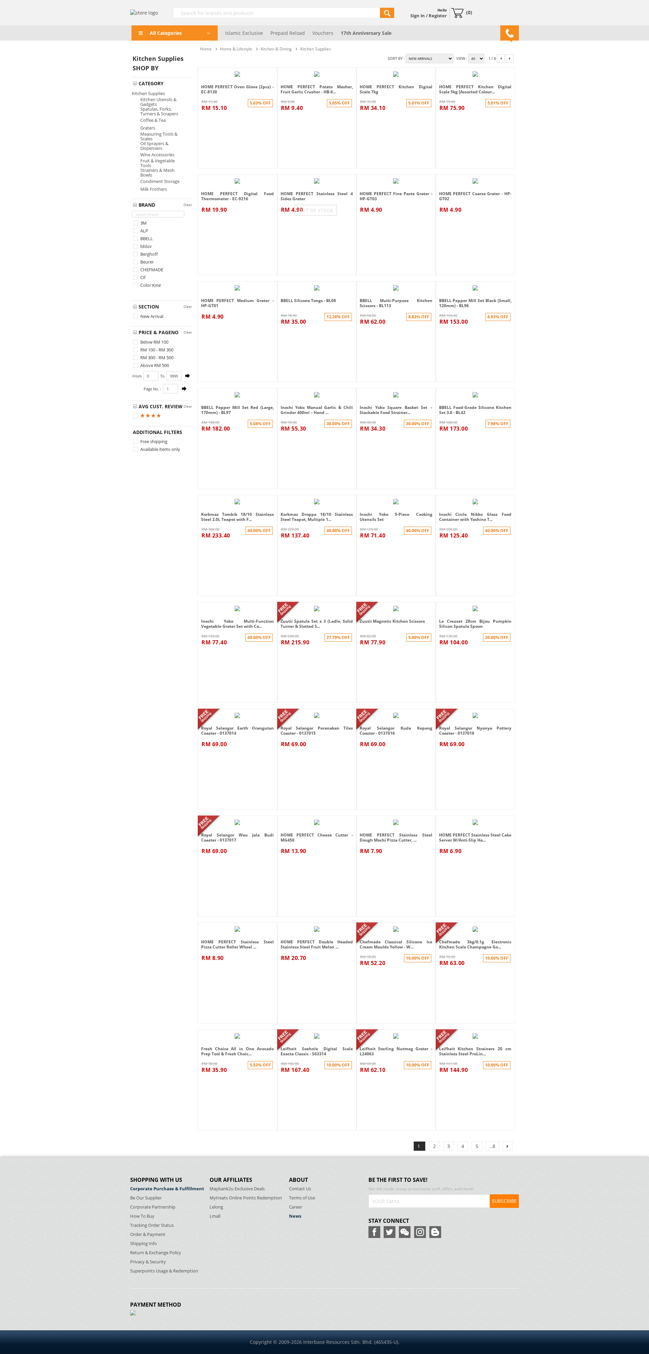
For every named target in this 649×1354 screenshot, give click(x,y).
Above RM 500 (154, 365)
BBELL (146, 238)
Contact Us (300, 1189)
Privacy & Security (148, 1262)
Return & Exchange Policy (155, 1253)
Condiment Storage (159, 181)
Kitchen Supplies (148, 93)
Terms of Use (302, 1198)
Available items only (159, 449)
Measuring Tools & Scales (158, 136)
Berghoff (148, 254)
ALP (143, 231)
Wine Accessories (157, 154)
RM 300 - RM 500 (156, 357)
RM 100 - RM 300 (156, 350)
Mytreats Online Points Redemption (246, 1198)
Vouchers (322, 33)
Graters (147, 127)
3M (143, 223)
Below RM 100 (153, 342)
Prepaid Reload (287, 33)
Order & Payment (147, 1234)
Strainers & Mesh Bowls (157, 172)
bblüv (145, 246)
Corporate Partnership (152, 1207)
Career (295, 1207)
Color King (150, 285)
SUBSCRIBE (504, 1201)
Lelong (216, 1207)
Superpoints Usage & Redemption (164, 1271)
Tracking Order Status (152, 1225)
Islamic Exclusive (244, 33)
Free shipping (153, 441)
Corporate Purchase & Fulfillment (167, 1189)
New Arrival (151, 316)
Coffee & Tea (153, 120)
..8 (492, 1146)
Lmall (215, 1216)
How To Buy (142, 1216)
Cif (142, 277)
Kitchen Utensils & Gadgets (158, 102)
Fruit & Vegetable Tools (157, 163)
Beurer (146, 262)
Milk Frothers (153, 189)
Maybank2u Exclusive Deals (237, 1189)
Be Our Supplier (146, 1198)
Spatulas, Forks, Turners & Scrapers (159, 111)
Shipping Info (143, 1243)
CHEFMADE (151, 270)
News (295, 1216)
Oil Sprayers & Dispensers (154, 146)
